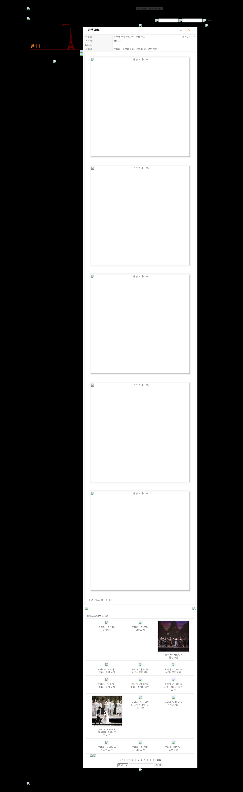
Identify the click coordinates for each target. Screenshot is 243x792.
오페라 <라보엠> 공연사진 (140, 628)
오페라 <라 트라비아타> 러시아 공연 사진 (140, 687)
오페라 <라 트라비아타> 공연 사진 (107, 671)
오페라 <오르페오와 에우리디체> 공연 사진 (107, 732)
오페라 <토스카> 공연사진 (107, 628)
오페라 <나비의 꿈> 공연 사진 (173, 703)
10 (154, 760)
